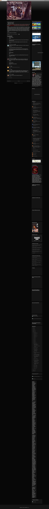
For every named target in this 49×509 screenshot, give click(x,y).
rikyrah (10, 66)
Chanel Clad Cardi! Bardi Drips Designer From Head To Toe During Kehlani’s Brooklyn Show (37, 104)
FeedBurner (38, 240)
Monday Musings (36, 347)
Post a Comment (10, 77)
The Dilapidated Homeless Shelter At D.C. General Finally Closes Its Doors (37, 132)
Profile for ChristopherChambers (35, 373)
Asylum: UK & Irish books (36, 124)
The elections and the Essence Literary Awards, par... (36, 361)
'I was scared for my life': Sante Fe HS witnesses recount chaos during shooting (36, 245)
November (35, 333)
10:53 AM (10, 76)
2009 (33, 330)
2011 (33, 328)
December (35, 332)
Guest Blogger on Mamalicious (36, 350)
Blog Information (34, 373)
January (35, 368)
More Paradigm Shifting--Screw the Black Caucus (37, 356)
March (34, 342)
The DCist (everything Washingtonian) (36, 130)
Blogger (28, 507)
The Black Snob (35, 117)
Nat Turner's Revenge (14, 3)
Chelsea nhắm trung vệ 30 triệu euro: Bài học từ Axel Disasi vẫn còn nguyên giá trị (36, 112)
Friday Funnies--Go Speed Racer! (36, 344)
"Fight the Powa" (36, 358)
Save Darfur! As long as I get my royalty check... (37, 354)
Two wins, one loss (36, 359)
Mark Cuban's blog (35, 114)
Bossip (34, 102)
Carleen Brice (10, 74)
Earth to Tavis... (35, 351)
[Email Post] (19, 34)
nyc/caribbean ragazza (11, 44)
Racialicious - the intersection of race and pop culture (37, 138)
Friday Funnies (35, 348)
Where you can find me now (36, 143)
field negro (34, 106)
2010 (33, 329)
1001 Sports (34, 154)
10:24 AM (10, 61)
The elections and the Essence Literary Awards (36, 363)
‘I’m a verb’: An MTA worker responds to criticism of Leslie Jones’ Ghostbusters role (36, 140)
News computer (35, 120)
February (35, 343)
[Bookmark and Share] (35, 316)
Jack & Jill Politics (35, 110)
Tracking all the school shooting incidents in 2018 (36, 249)
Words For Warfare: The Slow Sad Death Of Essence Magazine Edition (37, 147)
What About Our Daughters (36, 151)
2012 (33, 327)
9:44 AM (10, 56)
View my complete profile (35, 86)
